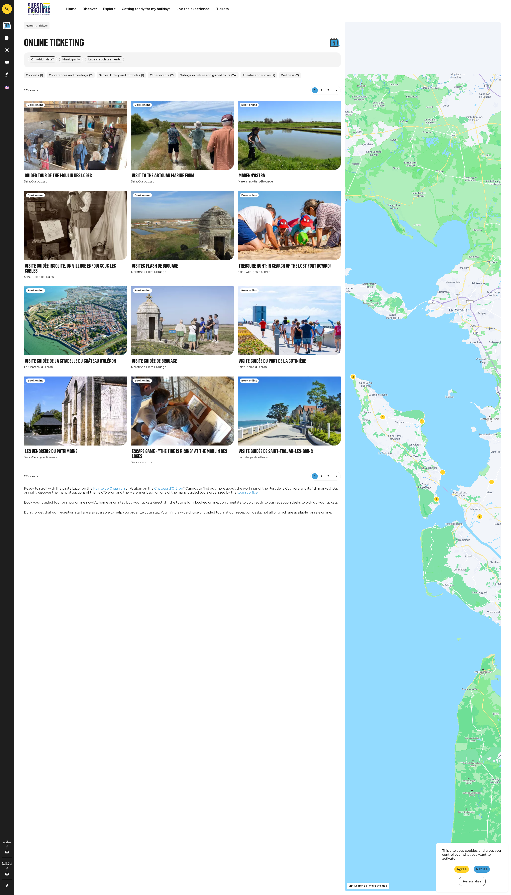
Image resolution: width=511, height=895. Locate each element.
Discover (89, 9)
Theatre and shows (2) (259, 75)
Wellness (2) (290, 75)
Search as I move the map (370, 886)
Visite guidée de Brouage (154, 361)
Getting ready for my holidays (146, 9)
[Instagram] (7, 852)
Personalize (472, 881)
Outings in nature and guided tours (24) (208, 75)
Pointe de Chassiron (109, 488)
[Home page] (39, 9)
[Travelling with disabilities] (7, 75)
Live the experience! (193, 9)
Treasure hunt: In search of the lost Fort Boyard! (285, 266)
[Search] (7, 9)
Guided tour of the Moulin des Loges (58, 175)
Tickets (222, 9)
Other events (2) (162, 75)
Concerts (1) (34, 75)
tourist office (247, 492)
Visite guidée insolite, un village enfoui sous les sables (70, 268)
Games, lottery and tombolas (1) (121, 75)
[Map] (423, 456)
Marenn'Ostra (252, 175)
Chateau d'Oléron (168, 488)
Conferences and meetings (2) (71, 75)
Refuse (481, 869)
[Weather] (7, 50)
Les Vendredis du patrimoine (51, 451)
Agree (461, 869)
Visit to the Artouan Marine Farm (163, 175)
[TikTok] (7, 885)
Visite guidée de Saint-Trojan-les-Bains (276, 451)
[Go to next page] (336, 90)
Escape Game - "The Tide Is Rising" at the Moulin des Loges (179, 453)
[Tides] (7, 62)
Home (71, 9)
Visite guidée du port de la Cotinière (272, 361)
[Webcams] (7, 38)
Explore (109, 9)
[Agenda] (7, 25)
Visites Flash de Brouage (155, 266)
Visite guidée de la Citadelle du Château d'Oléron (70, 361)
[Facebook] (7, 847)
